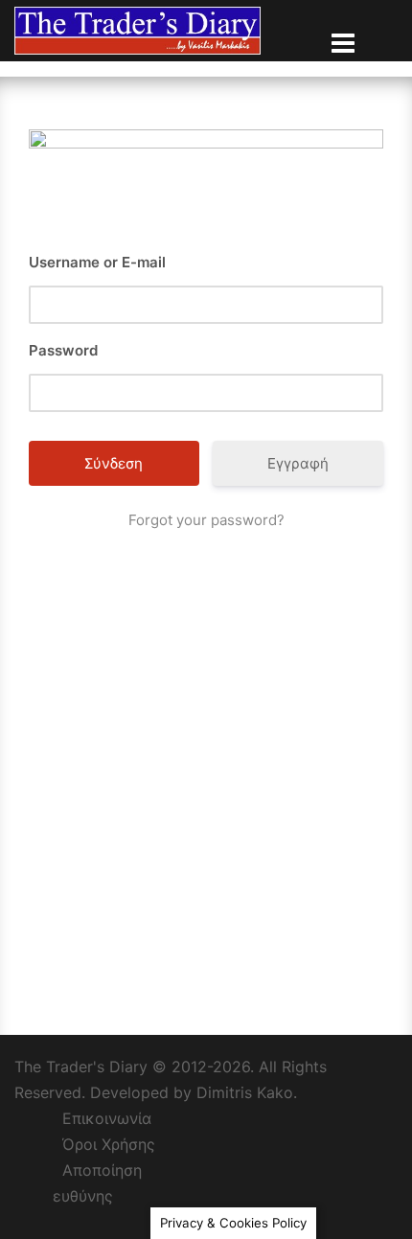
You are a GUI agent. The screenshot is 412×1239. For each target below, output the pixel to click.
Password (63, 350)
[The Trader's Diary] (137, 28)
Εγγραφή (298, 463)
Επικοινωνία (106, 1118)
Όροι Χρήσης (108, 1144)
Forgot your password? (206, 520)
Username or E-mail (97, 262)
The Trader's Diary (81, 1066)
